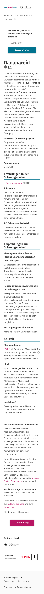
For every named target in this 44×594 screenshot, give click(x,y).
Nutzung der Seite (15, 504)
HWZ (6, 349)
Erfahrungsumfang (13, 183)
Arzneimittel (23, 15)
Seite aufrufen (22, 50)
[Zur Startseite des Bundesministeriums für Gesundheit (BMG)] (12, 546)
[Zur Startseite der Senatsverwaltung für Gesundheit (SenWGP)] (21, 556)
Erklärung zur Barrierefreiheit (17, 587)
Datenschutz (10, 507)
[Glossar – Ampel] (5, 66)
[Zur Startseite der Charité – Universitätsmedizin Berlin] (25, 7)
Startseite (9, 15)
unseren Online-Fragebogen (21, 480)
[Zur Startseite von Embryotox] (10, 7)
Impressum (9, 581)
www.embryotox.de (13, 577)
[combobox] (22, 43)
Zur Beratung (22, 522)
